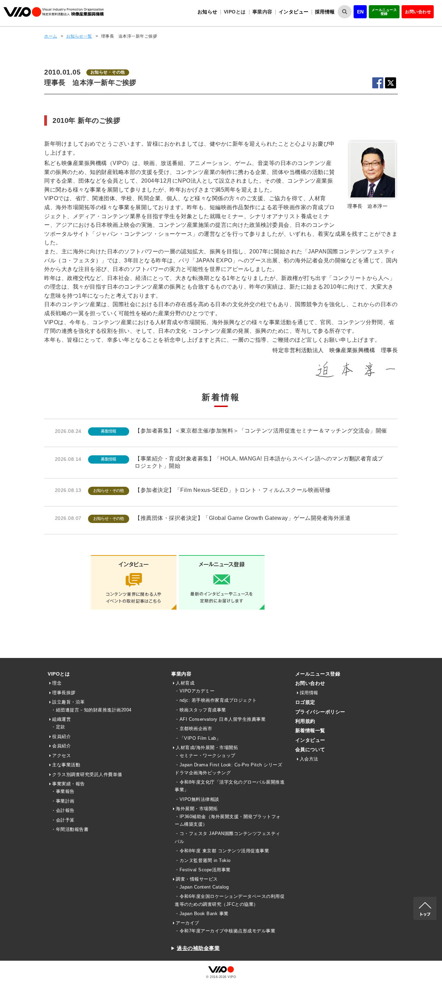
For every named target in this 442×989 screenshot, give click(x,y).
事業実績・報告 (68, 783)
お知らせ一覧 (79, 36)
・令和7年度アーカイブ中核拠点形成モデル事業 (225, 930)
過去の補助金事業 (198, 948)
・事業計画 (63, 801)
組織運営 (61, 719)
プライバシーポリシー (320, 712)
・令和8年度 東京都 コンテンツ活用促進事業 (222, 850)
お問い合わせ (418, 11)
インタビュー (294, 11)
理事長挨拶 (64, 692)
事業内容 (181, 674)
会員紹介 (61, 745)
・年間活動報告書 (69, 829)
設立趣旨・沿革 (68, 702)
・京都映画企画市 (193, 728)
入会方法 (309, 759)
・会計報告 (63, 810)
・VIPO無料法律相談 (197, 799)
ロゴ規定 (305, 702)
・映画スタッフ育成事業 (200, 709)
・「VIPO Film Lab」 (198, 738)
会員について (310, 749)
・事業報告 (63, 791)
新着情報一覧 (310, 730)
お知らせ (208, 11)
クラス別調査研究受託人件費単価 (87, 774)
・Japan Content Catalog (202, 887)
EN (360, 11)
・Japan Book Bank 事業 (202, 913)
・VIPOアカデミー (194, 691)
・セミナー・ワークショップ (205, 755)
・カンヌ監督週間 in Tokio (203, 860)
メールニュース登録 (384, 12)
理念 (56, 683)
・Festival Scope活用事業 (203, 869)
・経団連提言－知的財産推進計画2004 (91, 709)
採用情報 (325, 11)
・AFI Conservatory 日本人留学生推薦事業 (220, 719)
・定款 (58, 726)
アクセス (61, 755)
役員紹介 (61, 736)
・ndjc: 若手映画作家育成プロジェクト (216, 700)
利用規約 (305, 721)
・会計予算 (63, 820)
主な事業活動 (66, 764)
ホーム (50, 36)
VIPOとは (59, 674)
